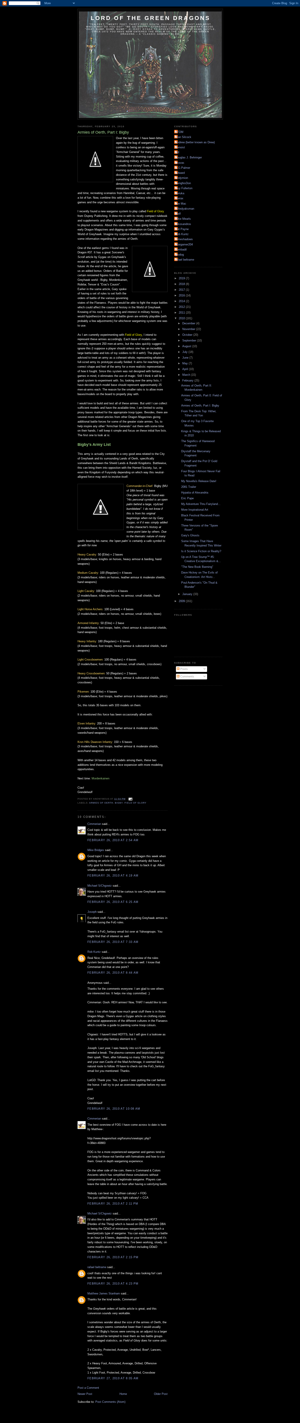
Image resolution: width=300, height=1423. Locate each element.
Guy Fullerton (183, 188)
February (188, 380)
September (189, 340)
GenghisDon (183, 183)
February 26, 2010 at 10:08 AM (113, 1108)
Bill (177, 152)
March (186, 374)
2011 (182, 312)
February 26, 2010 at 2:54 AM (112, 840)
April (185, 369)
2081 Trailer (188, 486)
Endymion (181, 178)
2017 (182, 289)
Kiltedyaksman (184, 208)
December (189, 323)
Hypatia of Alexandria (194, 492)
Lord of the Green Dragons (150, 18)
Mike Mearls (183, 218)
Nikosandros (183, 224)
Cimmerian (94, 824)
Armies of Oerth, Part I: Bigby (200, 405)
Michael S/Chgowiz (99, 885)
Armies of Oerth (101, 803)
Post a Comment (88, 1387)
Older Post (161, 1394)
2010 (182, 318)
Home (123, 1394)
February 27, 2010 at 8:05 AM (112, 1378)
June (185, 357)
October (187, 334)
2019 (182, 278)
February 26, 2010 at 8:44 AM (112, 972)
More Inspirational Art (194, 509)
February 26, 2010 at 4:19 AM (112, 875)
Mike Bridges (95, 850)
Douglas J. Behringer (188, 157)
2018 (182, 284)
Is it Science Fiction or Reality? (201, 551)
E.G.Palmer (182, 167)
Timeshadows (184, 239)
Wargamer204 (184, 244)
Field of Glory (135, 803)
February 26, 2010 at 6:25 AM (112, 902)
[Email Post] (130, 799)
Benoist (180, 147)
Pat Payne (182, 229)
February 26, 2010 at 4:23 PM (112, 1283)
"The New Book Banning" (197, 566)
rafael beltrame (96, 1267)
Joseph (92, 911)
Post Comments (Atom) (110, 1401)
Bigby (119, 803)
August (187, 346)
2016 (182, 295)
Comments (186, 676)
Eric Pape (187, 498)
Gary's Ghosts (190, 535)
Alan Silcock (183, 137)
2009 (182, 601)
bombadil (181, 249)
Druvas (179, 162)
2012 (182, 307)
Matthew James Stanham (103, 1293)
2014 (182, 301)
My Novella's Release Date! (198, 481)
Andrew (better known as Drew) (195, 142)
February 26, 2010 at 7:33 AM (112, 942)
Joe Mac (180, 203)
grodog (179, 254)
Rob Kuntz (94, 951)
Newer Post (85, 1394)
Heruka (179, 193)
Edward (180, 172)
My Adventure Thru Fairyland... (200, 504)
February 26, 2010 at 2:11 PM (112, 1203)
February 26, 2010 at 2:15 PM (112, 1257)
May (185, 363)
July (185, 352)
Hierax (179, 198)
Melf (178, 213)
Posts (183, 669)
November (189, 329)
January (187, 594)
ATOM (179, 132)
